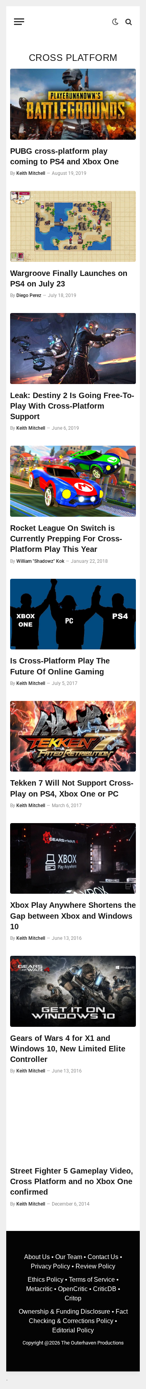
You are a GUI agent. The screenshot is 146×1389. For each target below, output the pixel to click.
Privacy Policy (50, 1266)
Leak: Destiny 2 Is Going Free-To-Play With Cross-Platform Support (72, 406)
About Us (37, 1257)
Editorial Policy (73, 1330)
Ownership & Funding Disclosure (65, 1311)
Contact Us (103, 1257)
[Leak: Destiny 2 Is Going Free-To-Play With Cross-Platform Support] (73, 348)
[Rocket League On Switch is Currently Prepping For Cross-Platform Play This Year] (73, 481)
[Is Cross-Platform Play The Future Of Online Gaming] (73, 614)
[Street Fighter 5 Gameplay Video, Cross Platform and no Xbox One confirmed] (73, 1124)
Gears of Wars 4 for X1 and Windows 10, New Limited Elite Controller (67, 1049)
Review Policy (95, 1266)
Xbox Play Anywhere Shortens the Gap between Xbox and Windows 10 (73, 915)
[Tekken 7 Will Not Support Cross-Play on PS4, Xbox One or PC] (73, 736)
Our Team (68, 1257)
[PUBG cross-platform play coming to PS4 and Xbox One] (73, 104)
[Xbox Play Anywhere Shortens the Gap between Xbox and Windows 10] (73, 858)
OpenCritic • (75, 1289)
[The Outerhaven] (70, 21)
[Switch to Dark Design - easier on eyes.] (115, 21)
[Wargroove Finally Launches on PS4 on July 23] (73, 226)
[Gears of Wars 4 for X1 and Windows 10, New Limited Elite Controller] (73, 991)
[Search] (128, 21)
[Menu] (19, 21)
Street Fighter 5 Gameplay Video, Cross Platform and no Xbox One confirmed (71, 1181)
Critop (73, 1298)
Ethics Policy (46, 1279)
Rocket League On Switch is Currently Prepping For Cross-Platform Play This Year (66, 538)
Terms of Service (92, 1279)
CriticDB (104, 1289)
